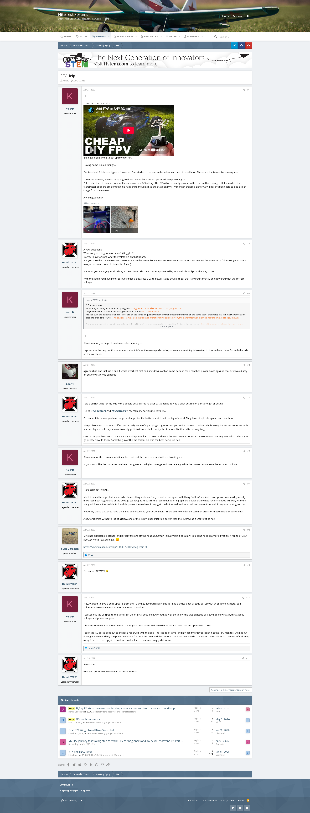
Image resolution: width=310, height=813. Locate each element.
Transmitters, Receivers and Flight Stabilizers (115, 711)
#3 (248, 293)
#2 (248, 243)
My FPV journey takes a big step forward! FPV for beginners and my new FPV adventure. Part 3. (125, 741)
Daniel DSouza (75, 711)
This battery (118, 410)
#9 (248, 565)
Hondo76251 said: (94, 300)
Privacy (224, 800)
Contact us (193, 800)
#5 (248, 397)
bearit (70, 383)
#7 (248, 483)
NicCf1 (71, 722)
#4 (248, 365)
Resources (151, 36)
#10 (248, 597)
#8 (248, 529)
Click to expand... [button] (167, 326)
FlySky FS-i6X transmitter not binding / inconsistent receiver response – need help (125, 708)
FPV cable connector (88, 719)
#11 (248, 658)
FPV (93, 744)
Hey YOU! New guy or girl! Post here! (104, 722)
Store (83, 36)
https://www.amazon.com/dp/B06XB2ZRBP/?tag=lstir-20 (115, 546)
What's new (125, 36)
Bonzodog (73, 744)
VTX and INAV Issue (80, 752)
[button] (109, 36)
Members (193, 36)
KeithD (66, 80)
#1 (248, 89)
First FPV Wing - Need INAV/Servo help (91, 730)
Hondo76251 (70, 262)
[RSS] (248, 800)
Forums (101, 36)
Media (173, 36)
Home (67, 36)
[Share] (244, 90)
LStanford (72, 733)
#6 (248, 451)
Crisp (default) (70, 800)
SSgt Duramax (70, 548)
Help (233, 800)
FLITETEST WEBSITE (69, 791)
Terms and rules (209, 800)
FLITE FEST (85, 791)
